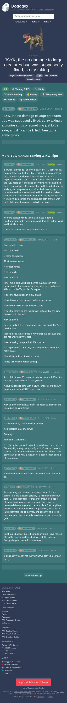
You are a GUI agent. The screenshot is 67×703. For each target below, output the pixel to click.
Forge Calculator (9, 594)
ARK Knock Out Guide (11, 634)
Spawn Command (33, 79)
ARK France (9, 651)
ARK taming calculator (22, 692)
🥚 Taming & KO (28, 109)
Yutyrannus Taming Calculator (21, 76)
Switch (16, 693)
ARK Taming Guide (9, 631)
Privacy (55, 693)
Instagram (6, 623)
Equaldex (40, 697)
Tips (39, 76)
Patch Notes (10, 597)
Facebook (6, 617)
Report (58, 109)
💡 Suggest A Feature (11, 662)
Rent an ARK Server (10, 645)
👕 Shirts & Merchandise (12, 668)
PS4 (10, 693)
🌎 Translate (7, 670)
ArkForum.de (10, 654)
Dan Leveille (27, 693)
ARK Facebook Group (11, 620)
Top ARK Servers (9, 648)
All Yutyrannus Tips (33, 575)
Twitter (4, 614)
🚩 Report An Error (10, 665)
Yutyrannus (33, 56)
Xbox (62, 692)
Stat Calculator (51, 76)
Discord (5, 611)
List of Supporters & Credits (33, 688)
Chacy (50, 697)
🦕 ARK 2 (6, 674)
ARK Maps (6, 591)
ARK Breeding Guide (10, 637)
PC (58, 692)
